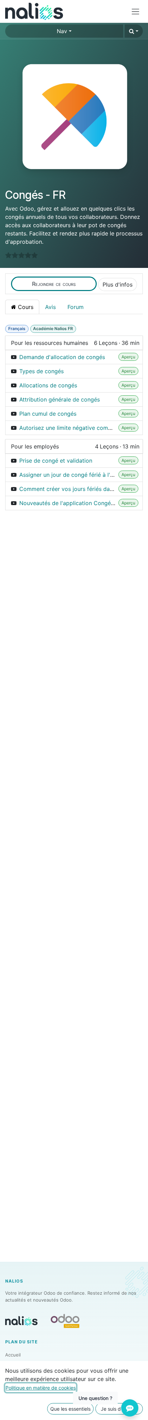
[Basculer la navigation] (135, 11)
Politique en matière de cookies (41, 1388)
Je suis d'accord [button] (119, 1409)
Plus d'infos (118, 284)
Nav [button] (62, 31)
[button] (134, 31)
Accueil (13, 1355)
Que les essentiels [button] (70, 1409)
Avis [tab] (50, 306)
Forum (75, 306)
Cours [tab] (24, 306)
